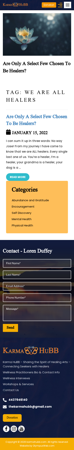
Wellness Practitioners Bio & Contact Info (31, 372)
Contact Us (11, 390)
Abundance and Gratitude (30, 200)
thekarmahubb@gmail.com (30, 407)
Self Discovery (21, 213)
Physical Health (22, 225)
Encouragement (23, 206)
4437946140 (18, 400)
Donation (49, 4)
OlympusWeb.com (43, 445)
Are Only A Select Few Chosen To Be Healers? (36, 121)
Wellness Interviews (16, 378)
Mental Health (21, 219)
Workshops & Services (18, 384)
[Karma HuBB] (15, 4)
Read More (18, 177)
